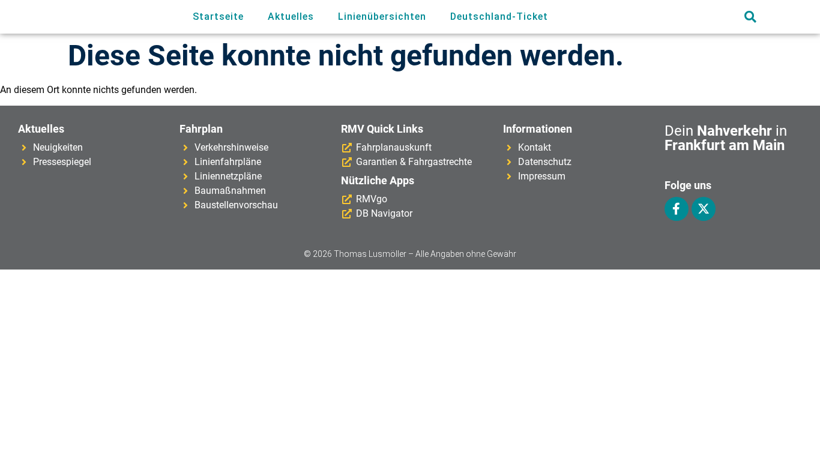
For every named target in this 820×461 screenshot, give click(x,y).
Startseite (218, 16)
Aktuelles (291, 16)
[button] (750, 17)
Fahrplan (201, 128)
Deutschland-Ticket (499, 16)
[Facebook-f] (677, 209)
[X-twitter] (704, 209)
